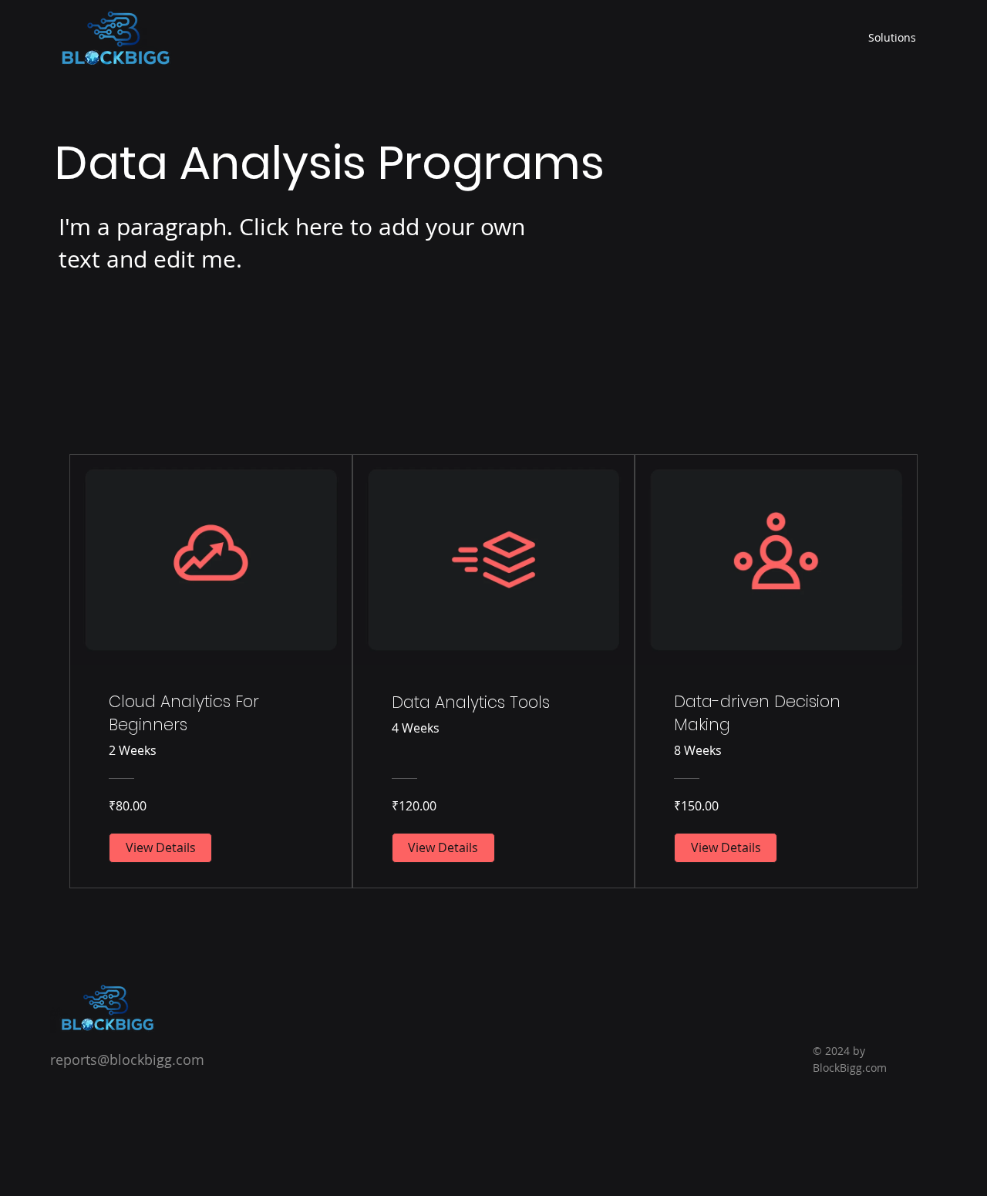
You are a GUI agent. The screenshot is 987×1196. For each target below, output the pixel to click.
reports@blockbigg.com (127, 1059)
